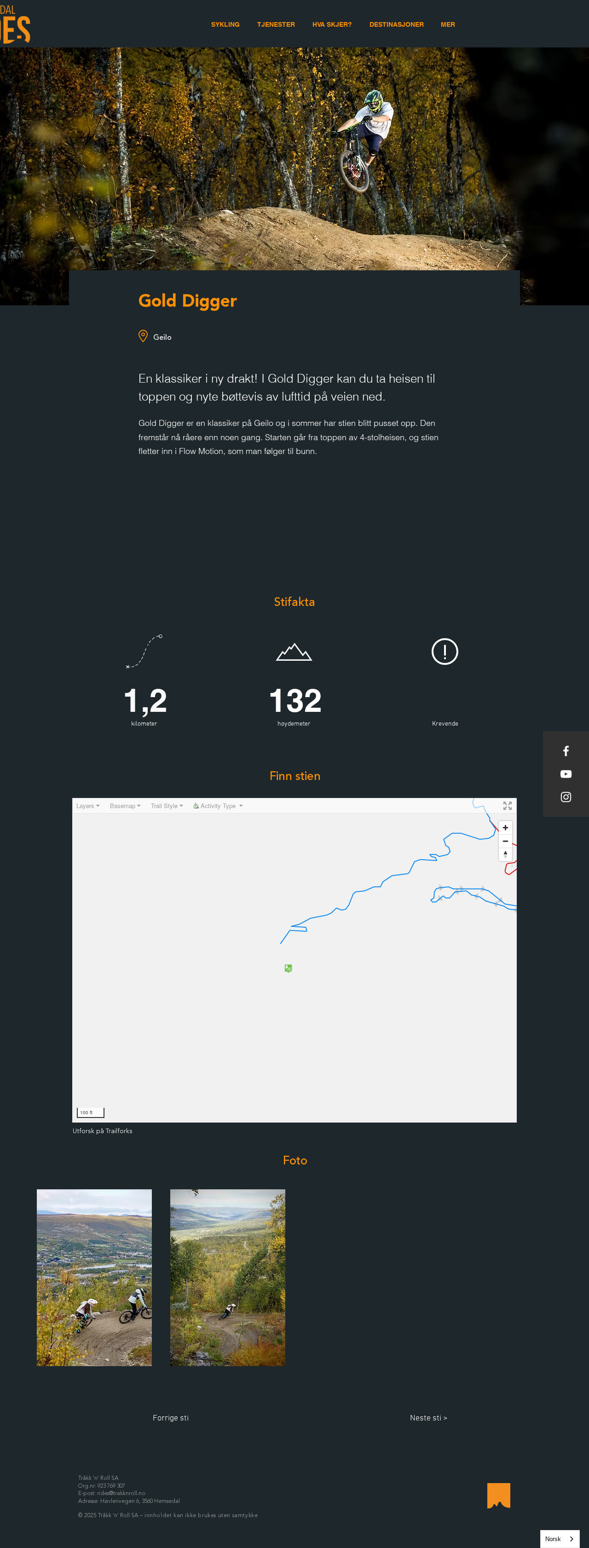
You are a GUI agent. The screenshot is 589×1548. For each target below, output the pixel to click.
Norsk (553, 1539)
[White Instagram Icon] (566, 797)
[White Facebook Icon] (566, 751)
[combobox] (560, 1539)
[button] (447, 24)
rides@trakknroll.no (121, 1493)
